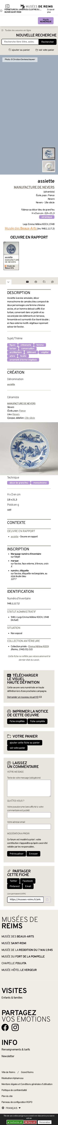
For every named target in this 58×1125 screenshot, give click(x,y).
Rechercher (47, 42)
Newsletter (7, 1056)
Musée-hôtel (19, 970)
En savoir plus (50, 11)
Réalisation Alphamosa (12, 1078)
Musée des (17, 936)
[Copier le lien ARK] (47, 900)
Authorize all (16, 1122)
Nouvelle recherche (36, 35)
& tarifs (15, 1049)
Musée (45, 20)
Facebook (28, 881)
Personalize (44, 1122)
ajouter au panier (21, 50)
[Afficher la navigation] (7, 7)
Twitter (13, 881)
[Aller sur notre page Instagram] (15, 1027)
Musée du (23, 956)
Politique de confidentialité (14, 1090)
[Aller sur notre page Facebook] (5, 1027)
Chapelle (13, 963)
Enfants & (11, 998)
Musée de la (27, 950)
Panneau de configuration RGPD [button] (16, 1102)
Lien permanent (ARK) (16, 894)
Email (28, 886)
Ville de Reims (8, 1072)
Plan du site (6, 1096)
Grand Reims (27, 1072)
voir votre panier (46, 50)
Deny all (31, 1122)
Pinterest (15, 886)
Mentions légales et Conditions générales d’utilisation (26, 1084)
